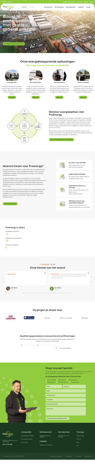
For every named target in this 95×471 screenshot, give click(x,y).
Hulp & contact (80, 435)
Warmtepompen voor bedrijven (63, 436)
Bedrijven (24, 7)
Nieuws (86, 2)
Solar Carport (24, 442)
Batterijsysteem (59, 82)
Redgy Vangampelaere (17, 287)
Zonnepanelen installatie (27, 435)
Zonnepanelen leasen (26, 439)
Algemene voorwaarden (56, 456)
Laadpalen (81, 7)
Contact (88, 7)
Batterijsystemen (71, 7)
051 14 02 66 (8, 2)
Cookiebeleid (68, 456)
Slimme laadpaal (83, 82)
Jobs (91, 2)
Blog (78, 442)
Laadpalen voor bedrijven (46, 445)
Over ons (79, 2)
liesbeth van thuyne (60, 287)
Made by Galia (88, 456)
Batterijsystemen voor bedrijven (45, 436)
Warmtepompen (59, 7)
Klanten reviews (71, 2)
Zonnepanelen (48, 7)
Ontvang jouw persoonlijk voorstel (14, 44)
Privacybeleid (78, 456)
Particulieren (32, 7)
